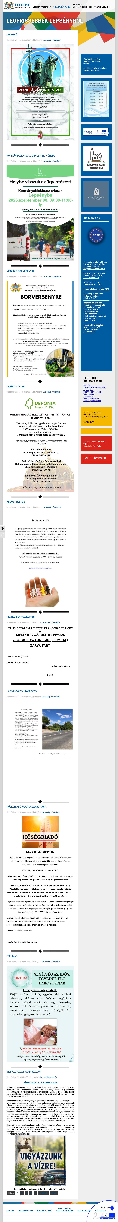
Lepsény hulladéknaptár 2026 (96, 289)
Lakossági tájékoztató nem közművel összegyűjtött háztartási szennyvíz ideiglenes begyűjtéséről (95, 265)
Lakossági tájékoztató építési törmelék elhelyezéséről (93, 296)
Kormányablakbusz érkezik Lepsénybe (31, 155)
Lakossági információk (52, 40)
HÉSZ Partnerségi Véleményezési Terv (92, 283)
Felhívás (12, 956)
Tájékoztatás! (16, 386)
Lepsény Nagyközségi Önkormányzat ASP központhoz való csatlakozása (93, 328)
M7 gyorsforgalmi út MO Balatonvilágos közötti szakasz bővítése (94, 275)
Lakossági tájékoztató (22, 691)
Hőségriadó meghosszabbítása (26, 806)
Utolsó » (54, 1193)
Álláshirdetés (16, 501)
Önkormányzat (47, 7)
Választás (106, 7)
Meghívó (12, 34)
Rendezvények (94, 7)
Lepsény (36, 7)
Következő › (43, 1193)
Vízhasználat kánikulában (24, 1071)
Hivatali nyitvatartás (21, 617)
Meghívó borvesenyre (20, 271)
